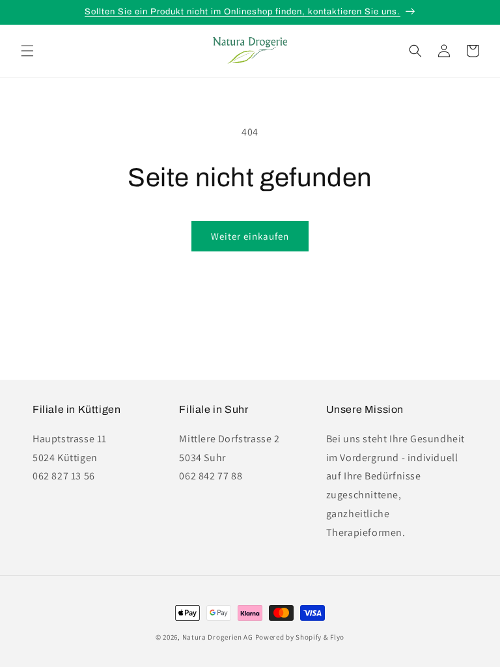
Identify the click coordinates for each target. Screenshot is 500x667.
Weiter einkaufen (250, 236)
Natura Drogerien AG (217, 637)
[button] (27, 50)
